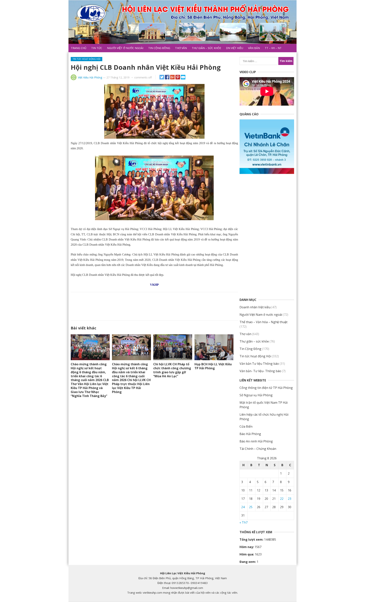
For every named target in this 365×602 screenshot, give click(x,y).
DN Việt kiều (234, 48)
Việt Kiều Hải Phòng (90, 77)
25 (250, 507)
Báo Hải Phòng (250, 434)
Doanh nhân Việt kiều (255, 307)
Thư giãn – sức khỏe (206, 48)
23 (289, 499)
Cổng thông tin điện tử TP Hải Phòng (266, 388)
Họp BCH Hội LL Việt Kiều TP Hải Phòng (213, 366)
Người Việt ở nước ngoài (125, 48)
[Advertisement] (154, 305)
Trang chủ (78, 48)
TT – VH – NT (273, 48)
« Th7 (244, 522)
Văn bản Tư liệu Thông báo (259, 364)
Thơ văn (181, 48)
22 (281, 499)
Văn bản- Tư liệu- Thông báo (260, 371)
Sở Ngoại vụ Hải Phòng (256, 395)
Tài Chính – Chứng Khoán (258, 449)
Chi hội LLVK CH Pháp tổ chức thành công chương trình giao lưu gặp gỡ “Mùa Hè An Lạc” (172, 370)
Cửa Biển (246, 426)
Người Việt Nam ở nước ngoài (261, 314)
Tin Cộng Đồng (159, 48)
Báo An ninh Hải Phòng (256, 441)
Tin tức (96, 48)
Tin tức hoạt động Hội (86, 59)
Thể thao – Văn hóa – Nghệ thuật (263, 322)
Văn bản (254, 48)
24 (243, 507)
